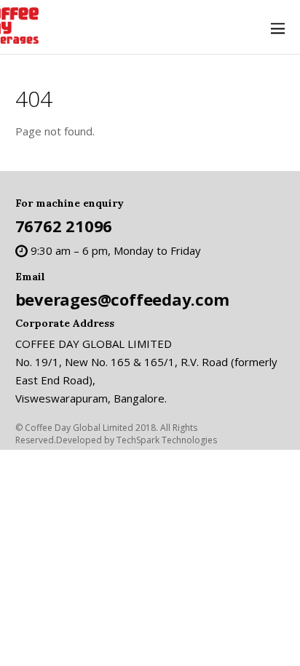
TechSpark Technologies (167, 440)
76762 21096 (64, 226)
